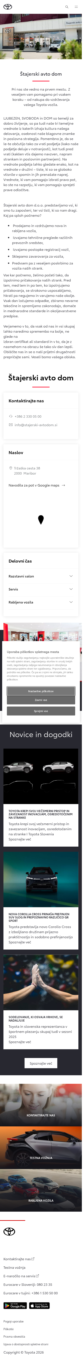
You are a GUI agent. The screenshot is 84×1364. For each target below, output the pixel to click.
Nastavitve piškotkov (40, 691)
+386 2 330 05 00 (28, 416)
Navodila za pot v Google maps (37, 484)
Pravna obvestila (14, 1336)
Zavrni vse (41, 699)
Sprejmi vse (41, 711)
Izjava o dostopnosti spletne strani (25, 1344)
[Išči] (67, 7)
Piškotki (8, 1329)
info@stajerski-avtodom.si (36, 424)
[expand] (76, 7)
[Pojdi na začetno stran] (7, 7)
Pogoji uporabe (13, 1321)
